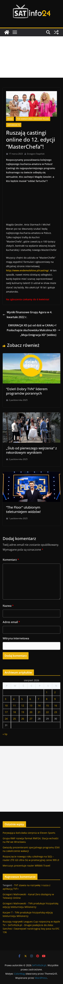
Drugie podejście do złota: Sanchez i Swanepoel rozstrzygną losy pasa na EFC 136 (31, 928)
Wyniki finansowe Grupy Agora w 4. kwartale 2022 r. (29, 314)
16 (55, 705)
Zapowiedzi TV (13, 125)
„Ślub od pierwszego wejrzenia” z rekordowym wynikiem (31, 450)
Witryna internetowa (16, 638)
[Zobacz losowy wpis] (56, 32)
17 (6, 712)
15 (47, 705)
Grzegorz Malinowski (14, 894)
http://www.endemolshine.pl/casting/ (27, 270)
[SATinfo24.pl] (7, 32)
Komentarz (11, 560)
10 (6, 705)
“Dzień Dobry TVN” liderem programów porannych (27, 391)
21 (39, 712)
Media (10, 119)
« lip (5, 734)
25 (14, 718)
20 (31, 712)
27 (31, 718)
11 (14, 705)
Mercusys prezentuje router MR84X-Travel (26, 865)
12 (22, 705)
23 (55, 712)
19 (22, 712)
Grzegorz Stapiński (36, 153)
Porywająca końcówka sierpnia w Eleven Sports (29, 832)
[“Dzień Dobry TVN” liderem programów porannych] (31, 355)
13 (31, 705)
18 (14, 712)
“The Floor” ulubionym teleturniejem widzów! (23, 509)
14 (39, 705)
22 (47, 712)
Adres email (11, 622)
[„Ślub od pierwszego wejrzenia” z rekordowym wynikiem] (31, 415)
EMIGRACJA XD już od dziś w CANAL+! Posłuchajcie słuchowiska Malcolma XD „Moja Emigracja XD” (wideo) (31, 330)
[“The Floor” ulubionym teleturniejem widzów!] (31, 474)
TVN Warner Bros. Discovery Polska (33, 119)
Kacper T (8, 912)
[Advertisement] (31, 57)
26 (22, 718)
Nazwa (8, 606)
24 (6, 718)
